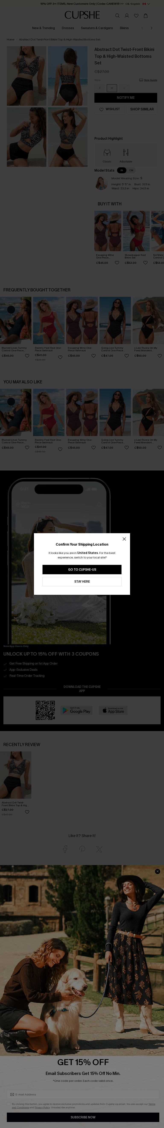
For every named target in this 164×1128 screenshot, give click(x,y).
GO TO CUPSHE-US (82, 570)
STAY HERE (82, 582)
